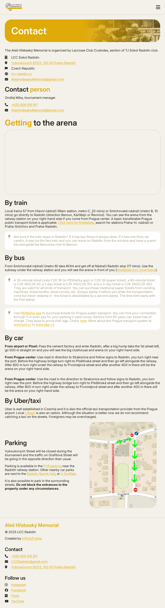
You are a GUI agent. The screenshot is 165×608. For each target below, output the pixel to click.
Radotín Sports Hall (41, 474)
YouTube (17, 601)
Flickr (15, 596)
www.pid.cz (22, 325)
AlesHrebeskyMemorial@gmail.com (37, 79)
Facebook (18, 590)
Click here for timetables (76, 223)
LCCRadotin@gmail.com (29, 562)
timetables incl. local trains (136, 270)
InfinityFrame (31, 538)
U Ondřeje (68, 474)
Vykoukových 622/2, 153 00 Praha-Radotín (43, 63)
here (83, 321)
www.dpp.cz (45, 325)
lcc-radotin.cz (21, 74)
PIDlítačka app (31, 313)
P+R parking (52, 466)
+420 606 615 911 (24, 105)
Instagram (18, 585)
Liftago (30, 413)
